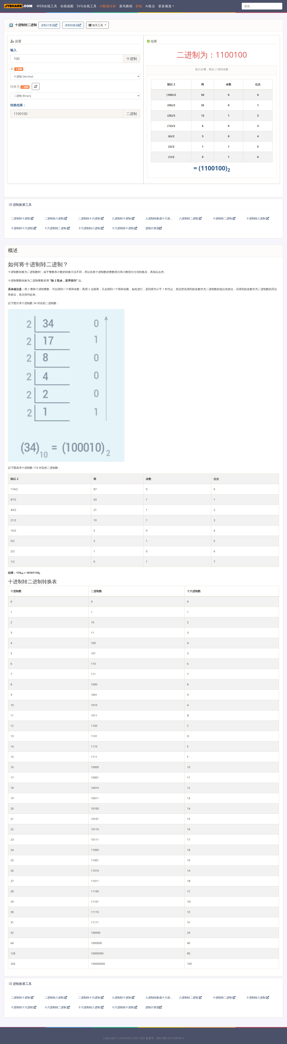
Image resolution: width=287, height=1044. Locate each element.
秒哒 (139, 6)
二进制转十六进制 (89, 218)
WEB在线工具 (47, 6)
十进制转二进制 (223, 218)
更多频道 (165, 6)
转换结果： (18, 105)
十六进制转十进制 (123, 228)
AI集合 (150, 6)
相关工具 (97, 25)
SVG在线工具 (87, 6)
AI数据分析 (108, 6)
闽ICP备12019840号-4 (170, 1038)
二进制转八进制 (54, 218)
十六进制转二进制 (56, 228)
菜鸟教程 (126, 6)
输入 (13, 50)
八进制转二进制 (189, 218)
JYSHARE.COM (129, 1038)
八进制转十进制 (122, 218)
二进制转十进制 (21, 218)
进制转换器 (71, 25)
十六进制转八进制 (89, 228)
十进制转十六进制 (22, 228)
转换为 (19, 87)
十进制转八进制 (256, 218)
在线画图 (67, 6)
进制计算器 (48, 25)
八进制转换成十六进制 (157, 219)
